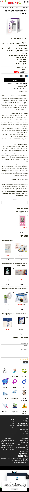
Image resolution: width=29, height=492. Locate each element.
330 (24, 69)
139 (21, 255)
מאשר (14, 489)
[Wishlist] (4, 2)
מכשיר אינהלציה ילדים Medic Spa (21, 288)
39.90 (25, 228)
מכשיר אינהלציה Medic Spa (21, 313)
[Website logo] (14, 3)
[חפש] (25, 2)
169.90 (20, 305)
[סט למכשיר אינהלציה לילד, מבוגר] (7, 274)
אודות (27, 418)
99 (21, 280)
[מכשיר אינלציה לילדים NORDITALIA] (21, 252)
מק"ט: (26, 67)
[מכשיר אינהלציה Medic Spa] (21, 324)
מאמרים (12, 421)
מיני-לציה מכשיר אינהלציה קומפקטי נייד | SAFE (7, 314)
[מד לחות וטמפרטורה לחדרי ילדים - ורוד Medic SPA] (22, 226)
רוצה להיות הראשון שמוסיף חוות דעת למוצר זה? (17, 83)
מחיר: (26, 69)
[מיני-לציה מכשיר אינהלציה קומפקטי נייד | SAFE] (7, 328)
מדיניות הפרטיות (8, 487)
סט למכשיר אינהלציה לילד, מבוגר (8, 263)
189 (8, 255)
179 (8, 329)
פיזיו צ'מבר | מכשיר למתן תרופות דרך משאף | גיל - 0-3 (21, 264)
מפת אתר (26, 427)
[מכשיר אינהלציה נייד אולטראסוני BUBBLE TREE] (8, 303)
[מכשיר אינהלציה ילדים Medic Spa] (21, 303)
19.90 (8, 280)
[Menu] (27, 2)
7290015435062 (20, 67)
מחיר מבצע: (23, 72)
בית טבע (26, 422)
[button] (21, 232)
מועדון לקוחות (25, 420)
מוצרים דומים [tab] (23, 199)
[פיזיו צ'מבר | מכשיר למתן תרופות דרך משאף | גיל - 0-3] (21, 275)
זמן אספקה (12, 425)
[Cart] (1, 2)
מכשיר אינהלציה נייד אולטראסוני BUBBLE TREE (8, 289)
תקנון (13, 423)
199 (24, 305)
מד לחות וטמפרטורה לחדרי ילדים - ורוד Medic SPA (22, 212)
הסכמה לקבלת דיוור (24, 435)
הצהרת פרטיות (25, 433)
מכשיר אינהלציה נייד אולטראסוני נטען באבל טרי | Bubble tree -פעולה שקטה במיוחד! (8, 240)
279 (17, 71)
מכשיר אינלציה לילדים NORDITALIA (21, 239)
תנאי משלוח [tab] (14, 199)
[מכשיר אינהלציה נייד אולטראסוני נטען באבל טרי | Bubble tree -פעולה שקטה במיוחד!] (8, 253)
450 (9, 305)
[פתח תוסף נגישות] (27, 477)
